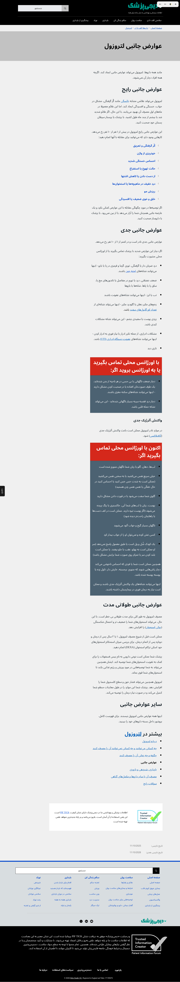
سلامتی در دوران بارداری (61, 894)
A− (165, 4)
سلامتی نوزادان (34, 894)
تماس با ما (102, 970)
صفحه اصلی (153, 877)
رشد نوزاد (37, 900)
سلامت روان (126, 877)
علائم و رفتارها (127, 882)
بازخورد (118, 970)
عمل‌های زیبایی (154, 894)
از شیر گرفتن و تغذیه (32, 905)
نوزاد (38, 877)
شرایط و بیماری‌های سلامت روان (119, 888)
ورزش (96, 888)
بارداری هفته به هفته (62, 900)
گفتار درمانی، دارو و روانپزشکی (120, 905)
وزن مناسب (94, 894)
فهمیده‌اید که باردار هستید (60, 888)
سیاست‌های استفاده (62, 970)
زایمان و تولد (66, 905)
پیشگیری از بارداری (152, 905)
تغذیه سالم (94, 882)
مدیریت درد (94, 900)
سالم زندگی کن (92, 877)
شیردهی (37, 882)
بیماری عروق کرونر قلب (150, 888)
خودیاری (129, 894)
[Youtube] (91, 921)
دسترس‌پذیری (84, 970)
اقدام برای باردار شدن (62, 882)
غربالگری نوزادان (34, 888)
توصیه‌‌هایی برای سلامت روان (120, 899)
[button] (126, 145)
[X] (81, 921)
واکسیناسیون (154, 900)
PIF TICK (64, 812)
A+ (160, 4)
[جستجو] (65, 8)
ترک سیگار (95, 905)
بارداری (68, 877)
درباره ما (43, 970)
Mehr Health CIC (76, 978)
